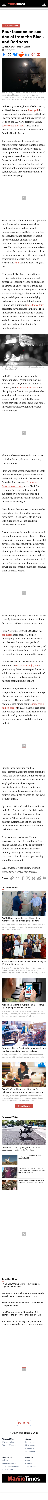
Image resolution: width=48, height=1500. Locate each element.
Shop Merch (30, 1451)
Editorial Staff (7, 1469)
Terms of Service (9, 1445)
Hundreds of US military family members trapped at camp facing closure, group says (22, 1323)
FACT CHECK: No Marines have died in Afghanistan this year (21, 1285)
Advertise (6, 1460)
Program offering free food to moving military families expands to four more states (24, 1049)
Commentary (11, 25)
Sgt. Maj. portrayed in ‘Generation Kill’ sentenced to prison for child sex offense (21, 1313)
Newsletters (30, 1445)
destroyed (33, 110)
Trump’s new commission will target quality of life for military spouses (24, 963)
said (17, 262)
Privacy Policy (8, 1442)
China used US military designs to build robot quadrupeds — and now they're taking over (21, 1148)
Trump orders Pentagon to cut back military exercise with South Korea (31, 1181)
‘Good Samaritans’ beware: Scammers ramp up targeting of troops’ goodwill (23, 1006)
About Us (29, 1460)
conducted (7, 634)
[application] (24, 1132)
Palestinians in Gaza (27, 387)
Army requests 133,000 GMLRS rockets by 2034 (29, 1157)
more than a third (35, 305)
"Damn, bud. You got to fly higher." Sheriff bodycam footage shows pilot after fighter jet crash (31, 1170)
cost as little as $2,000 (26, 665)
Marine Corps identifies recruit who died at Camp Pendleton (22, 1304)
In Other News (10, 887)
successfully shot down (13, 125)
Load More (24, 1106)
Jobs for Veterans (32, 1466)
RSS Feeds (29, 1448)
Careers (28, 1463)
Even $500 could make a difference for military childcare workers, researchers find (22, 1090)
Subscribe (29, 1442)
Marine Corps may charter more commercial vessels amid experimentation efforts (23, 1295)
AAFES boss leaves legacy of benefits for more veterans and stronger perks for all (21, 919)
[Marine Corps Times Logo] (16, 4)
